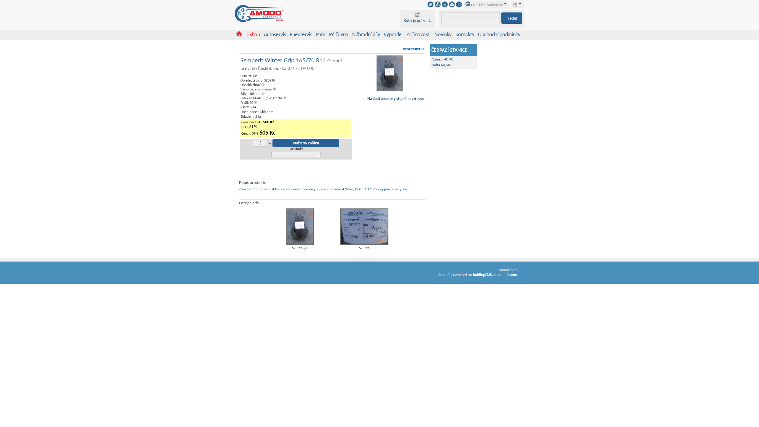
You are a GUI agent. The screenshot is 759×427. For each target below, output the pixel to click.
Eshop (253, 34)
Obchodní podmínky (499, 34)
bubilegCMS (482, 275)
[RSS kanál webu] (430, 6)
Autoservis (275, 34)
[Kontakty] (445, 6)
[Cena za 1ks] (390, 90)
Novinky (443, 34)
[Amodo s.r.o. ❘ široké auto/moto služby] (260, 21)
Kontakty (464, 34)
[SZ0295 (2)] (300, 244)
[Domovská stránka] (239, 35)
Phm (320, 34)
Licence (513, 275)
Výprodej (393, 34)
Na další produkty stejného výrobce (395, 99)
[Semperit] (413, 51)
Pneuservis (301, 34)
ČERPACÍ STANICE (449, 50)
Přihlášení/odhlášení (486, 5)
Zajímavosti (418, 34)
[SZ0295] (364, 244)
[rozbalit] (520, 3)
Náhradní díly (366, 34)
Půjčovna (338, 34)
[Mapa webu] (438, 6)
